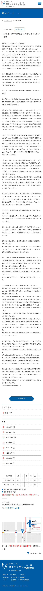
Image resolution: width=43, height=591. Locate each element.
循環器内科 (6, 577)
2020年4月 (9, 463)
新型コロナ (8, 413)
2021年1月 (9, 432)
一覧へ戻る (21, 398)
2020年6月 (9, 453)
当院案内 (5, 574)
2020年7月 (9, 448)
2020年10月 (9, 437)
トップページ (8, 21)
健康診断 (22, 577)
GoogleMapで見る (35, 553)
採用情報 (13, 580)
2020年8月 (9, 443)
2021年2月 (9, 427)
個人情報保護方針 (24, 580)
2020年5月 (9, 458)
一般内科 (22, 574)
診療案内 (13, 574)
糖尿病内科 (14, 577)
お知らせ (5, 580)
